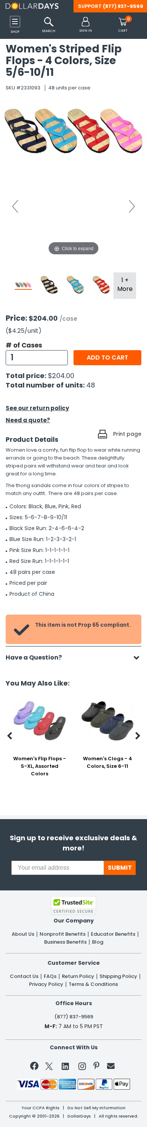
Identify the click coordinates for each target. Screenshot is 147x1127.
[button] (86, 25)
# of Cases (24, 345)
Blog (97, 942)
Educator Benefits (113, 934)
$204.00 (61, 375)
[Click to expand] (73, 181)
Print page (127, 434)
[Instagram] (82, 1067)
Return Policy (78, 976)
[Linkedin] (65, 1066)
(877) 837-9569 (123, 6)
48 (90, 385)
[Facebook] (35, 1067)
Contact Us (24, 976)
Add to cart (107, 357)
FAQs (50, 976)
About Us (23, 934)
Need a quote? (28, 420)
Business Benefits (65, 942)
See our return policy (37, 408)
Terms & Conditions (93, 984)
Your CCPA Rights (40, 1108)
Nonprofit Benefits (63, 934)
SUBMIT (120, 867)
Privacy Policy (46, 984)
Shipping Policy (118, 976)
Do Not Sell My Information (96, 1108)
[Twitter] (49, 1067)
